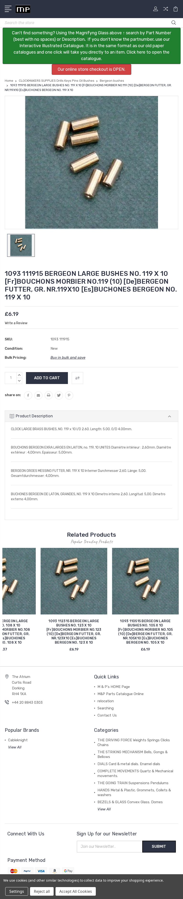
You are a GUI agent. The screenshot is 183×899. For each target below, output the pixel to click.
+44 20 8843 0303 (27, 702)
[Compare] (165, 11)
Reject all (42, 891)
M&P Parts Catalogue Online (120, 694)
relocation (105, 701)
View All (14, 747)
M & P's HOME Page (113, 687)
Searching (105, 708)
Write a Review (16, 323)
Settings (16, 891)
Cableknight (18, 740)
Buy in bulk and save (68, 357)
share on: (13, 395)
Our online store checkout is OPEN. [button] (91, 69)
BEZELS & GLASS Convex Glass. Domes (130, 802)
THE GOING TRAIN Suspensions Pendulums (132, 783)
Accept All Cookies (75, 891)
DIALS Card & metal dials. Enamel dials (128, 764)
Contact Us (107, 715)
